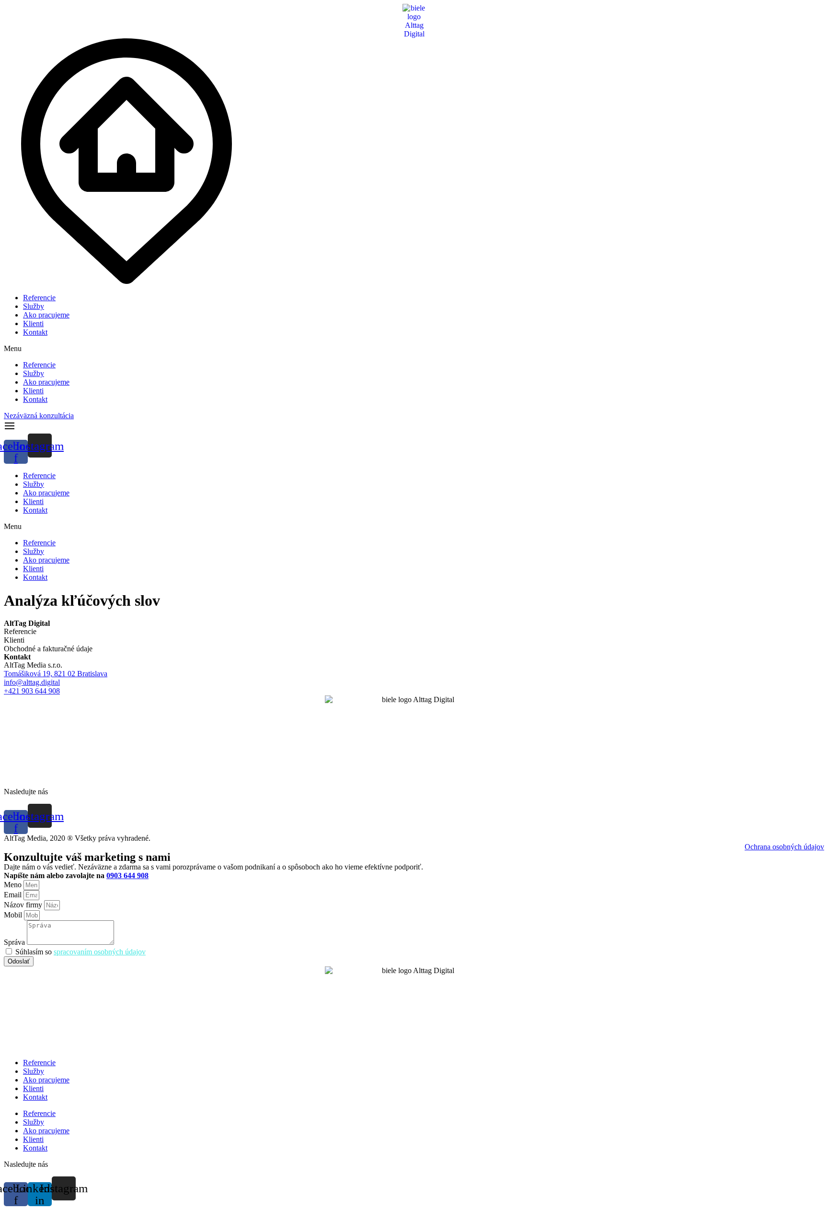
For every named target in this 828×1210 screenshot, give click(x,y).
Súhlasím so (80, 952)
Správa (15, 942)
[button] (414, 348)
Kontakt (35, 332)
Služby (33, 306)
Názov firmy (24, 905)
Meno (13, 885)
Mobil (14, 915)
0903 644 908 (127, 875)
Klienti (33, 323)
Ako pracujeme (46, 315)
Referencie (39, 298)
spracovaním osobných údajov (100, 952)
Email (13, 895)
